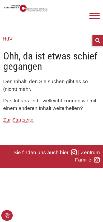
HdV (8, 39)
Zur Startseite (18, 120)
